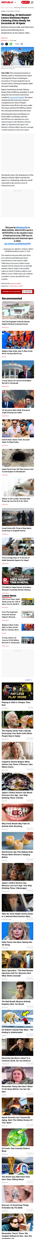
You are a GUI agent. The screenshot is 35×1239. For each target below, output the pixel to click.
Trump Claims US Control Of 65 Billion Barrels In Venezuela (16, 381)
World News (5, 534)
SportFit (4, 356)
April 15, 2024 (25, 251)
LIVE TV (26, 2)
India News (4, 40)
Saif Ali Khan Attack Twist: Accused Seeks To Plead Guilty (15, 440)
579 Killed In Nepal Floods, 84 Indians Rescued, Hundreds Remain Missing (16, 588)
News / (3, 7)
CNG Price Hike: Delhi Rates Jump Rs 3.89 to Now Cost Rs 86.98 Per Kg (11, 603)
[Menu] (32, 2)
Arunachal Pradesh (16, 97)
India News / (10, 7)
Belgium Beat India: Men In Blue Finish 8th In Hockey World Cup (17, 352)
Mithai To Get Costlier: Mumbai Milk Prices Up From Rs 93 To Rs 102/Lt (16, 499)
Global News (5, 327)
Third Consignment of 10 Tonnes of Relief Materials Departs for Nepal (15, 559)
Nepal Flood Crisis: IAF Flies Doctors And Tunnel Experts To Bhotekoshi (17, 470)
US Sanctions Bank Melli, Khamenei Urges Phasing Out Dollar (16, 411)
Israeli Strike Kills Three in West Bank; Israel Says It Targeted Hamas (17, 529)
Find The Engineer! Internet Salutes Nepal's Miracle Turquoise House (16, 322)
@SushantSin (22, 227)
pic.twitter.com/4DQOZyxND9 (17, 243)
